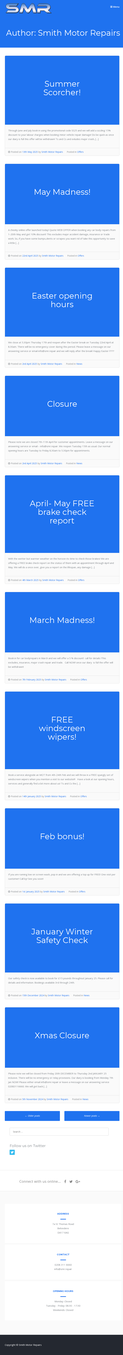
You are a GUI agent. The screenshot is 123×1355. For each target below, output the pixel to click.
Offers (80, 151)
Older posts (32, 1115)
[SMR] (29, 13)
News (79, 363)
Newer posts (92, 1115)
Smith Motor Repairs (52, 151)
